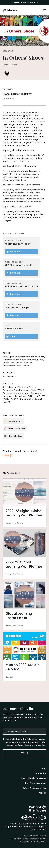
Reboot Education (10, 10)
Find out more (9, 720)
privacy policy (27, 742)
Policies (42, 792)
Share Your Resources (35, 783)
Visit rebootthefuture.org (33, 778)
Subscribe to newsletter (34, 788)
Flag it (6, 455)
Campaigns (40, 773)
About (43, 768)
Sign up (24, 752)
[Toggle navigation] (44, 10)
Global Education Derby (17, 94)
